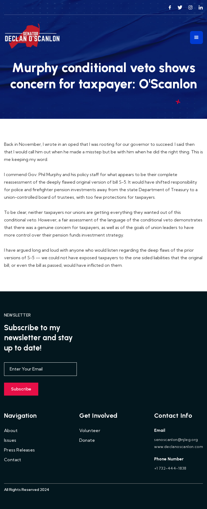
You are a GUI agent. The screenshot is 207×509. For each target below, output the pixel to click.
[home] (32, 37)
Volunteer (90, 430)
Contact (12, 459)
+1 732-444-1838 (170, 468)
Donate (87, 440)
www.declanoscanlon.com (178, 446)
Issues (10, 440)
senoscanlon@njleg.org (176, 439)
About (11, 430)
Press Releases (19, 450)
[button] (196, 37)
